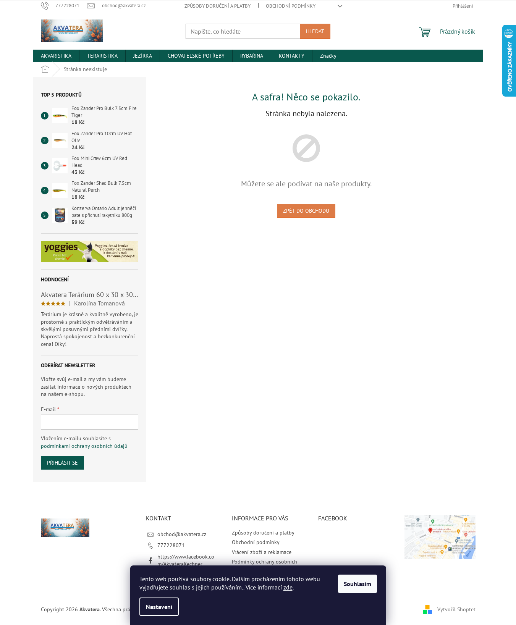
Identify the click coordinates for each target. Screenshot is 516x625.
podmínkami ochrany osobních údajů (84, 446)
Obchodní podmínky (290, 6)
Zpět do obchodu (306, 210)
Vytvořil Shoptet (456, 609)
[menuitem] (56, 56)
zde (288, 587)
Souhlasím (357, 584)
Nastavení (159, 606)
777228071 (171, 545)
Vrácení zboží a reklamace (261, 552)
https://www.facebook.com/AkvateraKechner (185, 560)
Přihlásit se (62, 462)
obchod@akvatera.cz (181, 534)
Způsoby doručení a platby (217, 6)
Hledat (315, 31)
